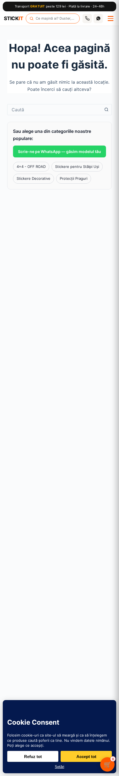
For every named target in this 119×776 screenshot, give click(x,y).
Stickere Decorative (33, 178)
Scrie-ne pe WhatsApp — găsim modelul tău (59, 151)
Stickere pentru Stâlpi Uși (77, 166)
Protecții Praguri (73, 178)
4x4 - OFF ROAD (31, 166)
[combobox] (54, 109)
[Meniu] (110, 18)
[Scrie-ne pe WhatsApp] (98, 18)
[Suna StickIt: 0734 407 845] (87, 18)
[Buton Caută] (106, 109)
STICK (13, 18)
